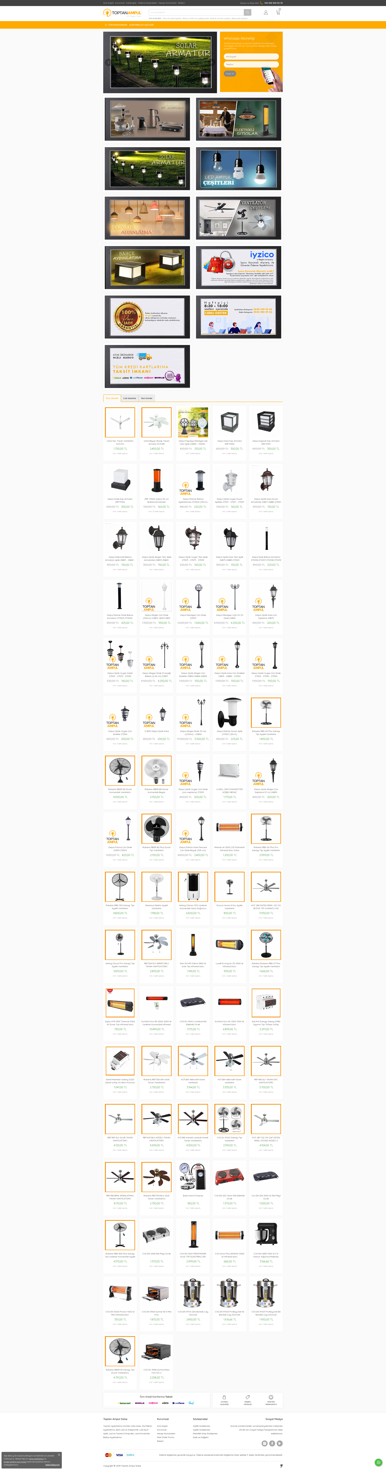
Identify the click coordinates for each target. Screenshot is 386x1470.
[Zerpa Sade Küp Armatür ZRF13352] (120, 494)
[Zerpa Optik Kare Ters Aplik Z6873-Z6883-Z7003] (229, 552)
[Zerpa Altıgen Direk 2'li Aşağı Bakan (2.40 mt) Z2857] (156, 669)
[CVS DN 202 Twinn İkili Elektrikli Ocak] (229, 1191)
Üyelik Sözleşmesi (201, 1429)
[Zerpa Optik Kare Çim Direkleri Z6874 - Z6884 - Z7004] (229, 669)
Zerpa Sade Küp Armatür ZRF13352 (120, 500)
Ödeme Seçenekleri (147, 3)
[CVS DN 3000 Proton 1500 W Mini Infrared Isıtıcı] (120, 1307)
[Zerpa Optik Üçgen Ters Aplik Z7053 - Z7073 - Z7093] (193, 552)
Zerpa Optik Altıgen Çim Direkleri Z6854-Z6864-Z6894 (193, 674)
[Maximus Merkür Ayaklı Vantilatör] (156, 901)
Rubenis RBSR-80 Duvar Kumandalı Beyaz (156, 791)
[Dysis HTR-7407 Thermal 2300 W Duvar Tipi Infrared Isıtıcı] (120, 1017)
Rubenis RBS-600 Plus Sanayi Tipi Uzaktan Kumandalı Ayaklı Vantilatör (120, 1255)
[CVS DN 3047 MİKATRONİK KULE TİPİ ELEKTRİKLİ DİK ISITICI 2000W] (193, 1249)
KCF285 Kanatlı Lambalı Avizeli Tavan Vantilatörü (193, 1139)
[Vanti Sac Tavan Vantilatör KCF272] (120, 436)
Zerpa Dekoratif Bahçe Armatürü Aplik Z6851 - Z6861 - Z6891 (120, 559)
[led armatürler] (147, 238)
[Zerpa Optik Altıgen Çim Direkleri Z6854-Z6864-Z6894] (193, 669)
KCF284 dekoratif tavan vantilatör (229, 1081)
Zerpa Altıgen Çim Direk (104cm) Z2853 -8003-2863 (156, 616)
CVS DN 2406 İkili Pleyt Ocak (156, 1253)
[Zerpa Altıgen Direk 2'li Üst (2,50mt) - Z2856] (193, 727)
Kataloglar (131, 3)
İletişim (181, 3)
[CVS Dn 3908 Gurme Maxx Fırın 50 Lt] (156, 1365)
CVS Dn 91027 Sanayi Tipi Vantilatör (229, 1139)
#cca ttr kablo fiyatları (172, 18)
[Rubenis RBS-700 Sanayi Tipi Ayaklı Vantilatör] (120, 901)
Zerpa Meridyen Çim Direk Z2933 (193, 616)
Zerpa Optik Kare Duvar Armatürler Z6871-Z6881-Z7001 (266, 500)
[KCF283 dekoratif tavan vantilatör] (193, 1075)
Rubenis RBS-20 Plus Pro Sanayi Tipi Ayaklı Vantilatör (266, 849)
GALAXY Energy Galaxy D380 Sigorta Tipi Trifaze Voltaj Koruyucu (266, 1023)
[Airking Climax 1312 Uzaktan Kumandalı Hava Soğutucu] (193, 901)
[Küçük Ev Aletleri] (147, 140)
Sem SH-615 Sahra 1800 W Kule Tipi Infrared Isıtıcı (193, 965)
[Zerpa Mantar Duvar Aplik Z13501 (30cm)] (229, 727)
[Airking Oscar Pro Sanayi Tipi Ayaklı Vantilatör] (120, 959)
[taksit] (147, 387)
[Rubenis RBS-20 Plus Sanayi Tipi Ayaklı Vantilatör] (266, 727)
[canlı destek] (238, 337)
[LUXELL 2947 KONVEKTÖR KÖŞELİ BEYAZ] (229, 785)
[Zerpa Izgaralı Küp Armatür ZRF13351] (266, 436)
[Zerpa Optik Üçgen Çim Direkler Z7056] (120, 727)
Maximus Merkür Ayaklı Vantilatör (156, 907)
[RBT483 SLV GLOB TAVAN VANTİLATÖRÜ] (120, 1133)
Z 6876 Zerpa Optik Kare (156, 731)
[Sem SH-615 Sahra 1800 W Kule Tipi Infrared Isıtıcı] (193, 959)
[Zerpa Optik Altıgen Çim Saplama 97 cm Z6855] (266, 785)
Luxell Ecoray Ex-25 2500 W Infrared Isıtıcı (229, 965)
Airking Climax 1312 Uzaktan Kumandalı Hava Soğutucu (193, 907)
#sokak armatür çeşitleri (220, 18)
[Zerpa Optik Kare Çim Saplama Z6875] (266, 610)
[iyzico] (238, 288)
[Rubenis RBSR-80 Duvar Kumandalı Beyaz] (156, 785)
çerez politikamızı (36, 1458)
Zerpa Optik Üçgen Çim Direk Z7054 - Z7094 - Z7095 (266, 674)
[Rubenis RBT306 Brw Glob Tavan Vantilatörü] (156, 1191)
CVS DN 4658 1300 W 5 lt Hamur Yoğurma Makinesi (266, 1255)
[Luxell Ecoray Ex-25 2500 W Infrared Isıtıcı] (229, 959)
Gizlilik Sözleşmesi (201, 1426)
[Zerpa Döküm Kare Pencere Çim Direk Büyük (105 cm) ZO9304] (193, 843)
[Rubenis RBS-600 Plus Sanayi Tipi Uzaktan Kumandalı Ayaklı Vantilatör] (120, 1249)
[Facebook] (272, 1443)
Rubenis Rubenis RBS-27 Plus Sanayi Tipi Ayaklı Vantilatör (266, 965)
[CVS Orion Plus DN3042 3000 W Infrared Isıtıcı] (229, 1249)
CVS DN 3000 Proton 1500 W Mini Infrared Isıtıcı (120, 1313)
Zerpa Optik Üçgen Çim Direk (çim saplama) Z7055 (193, 791)
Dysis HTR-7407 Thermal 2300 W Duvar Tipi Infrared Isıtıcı (120, 1023)
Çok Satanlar (129, 398)
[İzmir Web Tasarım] (281, 1466)
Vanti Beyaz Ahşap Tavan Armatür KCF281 (156, 442)
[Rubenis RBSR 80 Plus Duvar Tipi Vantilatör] (156, 843)
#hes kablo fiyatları (240, 18)
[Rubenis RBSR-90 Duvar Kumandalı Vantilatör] (120, 785)
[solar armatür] (147, 189)
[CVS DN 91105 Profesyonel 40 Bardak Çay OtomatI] (229, 1307)
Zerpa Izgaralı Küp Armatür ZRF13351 (266, 442)
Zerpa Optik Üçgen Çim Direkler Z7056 (120, 733)
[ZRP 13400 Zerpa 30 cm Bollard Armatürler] (156, 494)
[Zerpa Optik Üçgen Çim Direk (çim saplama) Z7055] (193, 785)
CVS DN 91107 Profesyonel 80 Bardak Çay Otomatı (266, 1313)
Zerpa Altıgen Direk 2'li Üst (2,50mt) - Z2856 (193, 733)
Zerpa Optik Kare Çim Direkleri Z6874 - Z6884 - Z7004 (229, 674)
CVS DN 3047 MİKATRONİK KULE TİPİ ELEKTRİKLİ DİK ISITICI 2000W (193, 1255)
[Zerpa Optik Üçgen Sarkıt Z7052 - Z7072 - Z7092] (120, 669)
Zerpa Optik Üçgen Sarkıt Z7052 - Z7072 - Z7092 (120, 674)
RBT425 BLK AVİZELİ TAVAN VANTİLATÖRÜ (156, 1139)
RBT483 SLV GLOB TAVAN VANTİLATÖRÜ (120, 1139)
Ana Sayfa (108, 3)
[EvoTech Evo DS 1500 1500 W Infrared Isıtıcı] (229, 1017)
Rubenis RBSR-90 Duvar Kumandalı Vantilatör (120, 791)
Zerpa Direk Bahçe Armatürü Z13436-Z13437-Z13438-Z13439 (266, 558)
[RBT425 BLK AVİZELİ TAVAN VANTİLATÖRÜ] (156, 1133)
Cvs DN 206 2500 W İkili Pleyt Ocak (266, 1197)
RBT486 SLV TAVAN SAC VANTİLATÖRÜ (266, 1081)
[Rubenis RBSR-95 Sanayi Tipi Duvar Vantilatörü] (120, 1365)
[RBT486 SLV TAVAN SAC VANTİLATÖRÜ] (266, 1075)
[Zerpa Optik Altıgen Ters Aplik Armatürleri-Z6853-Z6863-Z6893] (156, 552)
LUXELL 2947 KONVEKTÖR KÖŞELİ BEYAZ (230, 791)
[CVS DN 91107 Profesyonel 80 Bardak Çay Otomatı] (266, 1307)
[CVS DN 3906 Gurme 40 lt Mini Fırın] (156, 1307)
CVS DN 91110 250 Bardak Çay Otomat (193, 1313)
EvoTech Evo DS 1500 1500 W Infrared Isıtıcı (229, 1023)
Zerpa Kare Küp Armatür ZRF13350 (229, 442)
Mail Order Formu (165, 1437)
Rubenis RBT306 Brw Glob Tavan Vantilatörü (156, 1197)
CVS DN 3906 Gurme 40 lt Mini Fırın (156, 1313)
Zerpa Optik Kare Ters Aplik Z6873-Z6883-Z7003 (229, 558)
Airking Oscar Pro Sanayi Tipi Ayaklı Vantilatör (120, 965)
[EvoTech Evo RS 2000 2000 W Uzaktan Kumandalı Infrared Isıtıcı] (156, 1017)
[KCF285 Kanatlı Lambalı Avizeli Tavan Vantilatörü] (193, 1133)
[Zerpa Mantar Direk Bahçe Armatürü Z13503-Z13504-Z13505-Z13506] (120, 610)
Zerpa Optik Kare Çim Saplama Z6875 (266, 616)
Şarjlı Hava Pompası (193, 1195)
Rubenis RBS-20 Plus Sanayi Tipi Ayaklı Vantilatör (266, 733)
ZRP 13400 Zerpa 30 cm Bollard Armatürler (156, 500)
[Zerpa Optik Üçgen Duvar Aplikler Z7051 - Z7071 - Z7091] (229, 494)
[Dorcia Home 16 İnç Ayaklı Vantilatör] (229, 901)
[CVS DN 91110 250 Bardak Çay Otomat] (193, 1307)
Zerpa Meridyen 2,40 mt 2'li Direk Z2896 (229, 616)
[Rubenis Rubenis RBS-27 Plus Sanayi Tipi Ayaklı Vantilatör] (266, 959)
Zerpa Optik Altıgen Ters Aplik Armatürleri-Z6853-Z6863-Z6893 (156, 559)
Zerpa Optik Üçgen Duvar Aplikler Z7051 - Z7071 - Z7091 (229, 500)
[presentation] (108, 62)
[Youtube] (280, 1443)
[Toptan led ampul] (238, 189)
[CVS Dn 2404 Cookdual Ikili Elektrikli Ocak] (193, 1017)
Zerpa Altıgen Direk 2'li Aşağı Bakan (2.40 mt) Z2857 (156, 674)
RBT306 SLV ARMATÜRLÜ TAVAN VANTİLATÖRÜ (156, 965)
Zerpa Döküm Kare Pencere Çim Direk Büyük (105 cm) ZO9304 (193, 849)
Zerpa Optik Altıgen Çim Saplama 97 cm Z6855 (266, 791)
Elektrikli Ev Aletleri (142, 25)
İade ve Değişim (201, 1437)
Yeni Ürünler (146, 398)
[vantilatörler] (238, 238)
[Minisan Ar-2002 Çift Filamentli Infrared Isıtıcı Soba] (229, 843)
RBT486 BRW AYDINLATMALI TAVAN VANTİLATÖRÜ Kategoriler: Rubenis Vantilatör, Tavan (120, 1197)
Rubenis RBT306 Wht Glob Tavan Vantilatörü (157, 1081)
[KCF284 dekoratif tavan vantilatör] (229, 1075)
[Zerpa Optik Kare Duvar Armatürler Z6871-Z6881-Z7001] (266, 494)
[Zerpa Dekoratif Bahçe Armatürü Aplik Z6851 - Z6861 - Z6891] (120, 552)
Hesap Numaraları (168, 3)
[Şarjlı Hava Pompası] (193, 1191)
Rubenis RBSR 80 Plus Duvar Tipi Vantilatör (156, 849)
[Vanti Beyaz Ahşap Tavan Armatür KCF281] (156, 436)
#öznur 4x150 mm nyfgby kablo (196, 18)
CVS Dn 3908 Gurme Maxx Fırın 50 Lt (156, 1371)
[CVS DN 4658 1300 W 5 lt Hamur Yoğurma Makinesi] (266, 1249)
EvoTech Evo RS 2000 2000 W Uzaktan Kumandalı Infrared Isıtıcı (157, 1023)
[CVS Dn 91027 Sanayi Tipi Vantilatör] (229, 1133)
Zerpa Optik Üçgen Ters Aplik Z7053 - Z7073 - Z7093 (193, 558)
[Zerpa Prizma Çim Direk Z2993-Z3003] (120, 843)
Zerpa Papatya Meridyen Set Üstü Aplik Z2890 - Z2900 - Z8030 (193, 442)
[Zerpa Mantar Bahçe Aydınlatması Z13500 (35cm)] (193, 494)
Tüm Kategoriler (117, 25)
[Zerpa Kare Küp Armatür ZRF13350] (229, 436)
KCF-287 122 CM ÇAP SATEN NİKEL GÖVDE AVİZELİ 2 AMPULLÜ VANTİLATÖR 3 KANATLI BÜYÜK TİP (266, 1139)
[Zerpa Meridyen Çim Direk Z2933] (193, 610)
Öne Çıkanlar (112, 398)
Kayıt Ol (230, 73)
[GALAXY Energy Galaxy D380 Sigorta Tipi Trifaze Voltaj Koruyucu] (266, 1017)
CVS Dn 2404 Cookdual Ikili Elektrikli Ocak (193, 1023)
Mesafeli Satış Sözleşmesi (205, 1433)
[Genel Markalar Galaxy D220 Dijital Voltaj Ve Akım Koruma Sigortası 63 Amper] (120, 1075)
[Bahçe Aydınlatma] (147, 288)
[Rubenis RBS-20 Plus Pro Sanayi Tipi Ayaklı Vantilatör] (266, 843)
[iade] (147, 337)
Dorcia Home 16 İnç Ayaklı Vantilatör (229, 907)
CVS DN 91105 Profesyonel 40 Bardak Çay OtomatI (229, 1313)
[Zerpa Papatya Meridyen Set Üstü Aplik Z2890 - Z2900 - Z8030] (193, 436)
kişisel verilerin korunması (15, 1462)
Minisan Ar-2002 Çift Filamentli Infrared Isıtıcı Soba (229, 849)
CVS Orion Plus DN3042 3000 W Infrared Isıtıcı (229, 1255)
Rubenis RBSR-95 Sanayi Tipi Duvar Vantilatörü (120, 1371)
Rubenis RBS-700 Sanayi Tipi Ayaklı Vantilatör (120, 907)
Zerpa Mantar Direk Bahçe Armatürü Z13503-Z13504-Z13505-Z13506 (120, 617)
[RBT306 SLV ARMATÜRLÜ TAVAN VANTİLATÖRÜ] (156, 959)
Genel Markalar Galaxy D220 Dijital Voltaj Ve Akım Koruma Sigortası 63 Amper (120, 1081)
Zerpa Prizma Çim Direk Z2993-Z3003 (120, 849)
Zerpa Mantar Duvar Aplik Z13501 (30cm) (229, 733)
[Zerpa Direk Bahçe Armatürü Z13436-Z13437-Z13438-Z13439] (266, 552)
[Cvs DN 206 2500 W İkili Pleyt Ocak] (266, 1191)
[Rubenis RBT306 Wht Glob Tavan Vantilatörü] (156, 1075)
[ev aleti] (160, 62)
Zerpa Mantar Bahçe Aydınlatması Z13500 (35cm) (193, 500)
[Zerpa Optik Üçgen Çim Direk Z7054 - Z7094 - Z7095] (266, 669)
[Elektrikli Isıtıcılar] (238, 140)
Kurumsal (120, 3)
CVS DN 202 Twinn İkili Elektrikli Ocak (229, 1197)
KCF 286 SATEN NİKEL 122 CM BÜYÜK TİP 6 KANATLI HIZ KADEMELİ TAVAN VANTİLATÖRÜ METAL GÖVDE (266, 907)
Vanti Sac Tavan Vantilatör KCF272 (120, 442)
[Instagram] (265, 1443)
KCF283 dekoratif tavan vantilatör (193, 1081)
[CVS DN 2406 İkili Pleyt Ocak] (156, 1249)
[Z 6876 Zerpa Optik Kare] (156, 727)
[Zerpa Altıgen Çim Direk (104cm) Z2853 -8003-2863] (156, 610)
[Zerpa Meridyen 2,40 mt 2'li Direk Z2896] (229, 610)
